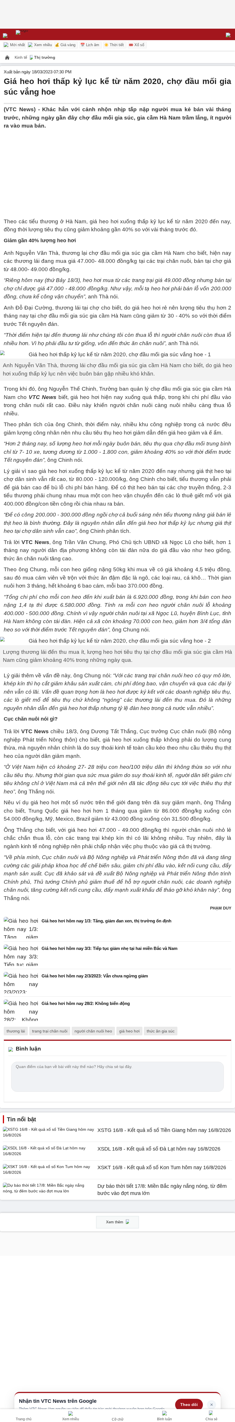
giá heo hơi (129, 1031)
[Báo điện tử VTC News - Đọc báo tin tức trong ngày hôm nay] (35, 34)
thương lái (16, 1031)
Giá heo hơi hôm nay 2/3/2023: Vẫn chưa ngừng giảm (95, 975)
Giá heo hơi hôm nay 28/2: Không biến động (86, 1003)
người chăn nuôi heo (93, 1031)
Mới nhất (17, 45)
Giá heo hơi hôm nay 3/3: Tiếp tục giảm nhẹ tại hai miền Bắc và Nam (109, 948)
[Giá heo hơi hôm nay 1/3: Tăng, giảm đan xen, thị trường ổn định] (21, 927)
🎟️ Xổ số (136, 45)
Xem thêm (115, 1222)
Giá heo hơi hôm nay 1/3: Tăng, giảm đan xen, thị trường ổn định (106, 920)
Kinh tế (21, 57)
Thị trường (44, 57)
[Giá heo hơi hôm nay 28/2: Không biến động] (21, 1010)
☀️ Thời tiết (114, 45)
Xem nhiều (42, 45)
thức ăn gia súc (161, 1031)
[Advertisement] (117, 170)
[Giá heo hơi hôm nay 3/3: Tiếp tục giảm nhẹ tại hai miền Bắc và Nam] (21, 955)
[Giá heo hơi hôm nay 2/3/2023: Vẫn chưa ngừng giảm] (21, 982)
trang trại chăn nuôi (49, 1031)
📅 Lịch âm (89, 45)
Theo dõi (189, 1404)
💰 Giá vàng (65, 45)
